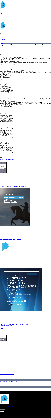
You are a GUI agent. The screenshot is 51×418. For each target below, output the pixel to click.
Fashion (1, 329)
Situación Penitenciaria (4, 39)
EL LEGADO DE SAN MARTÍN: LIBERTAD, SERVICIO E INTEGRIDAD (10, 239)
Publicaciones (2, 36)
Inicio (1, 13)
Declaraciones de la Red (4, 17)
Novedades (2, 43)
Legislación (3, 16)
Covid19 (2, 328)
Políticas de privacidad (3, 414)
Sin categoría (2, 331)
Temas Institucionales (4, 37)
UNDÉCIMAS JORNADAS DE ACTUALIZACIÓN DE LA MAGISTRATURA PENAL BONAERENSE (14, 324)
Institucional (3, 14)
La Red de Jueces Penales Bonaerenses (3, 267)
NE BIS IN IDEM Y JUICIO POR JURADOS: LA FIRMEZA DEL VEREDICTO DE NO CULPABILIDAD (14, 186)
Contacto (2, 18)
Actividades (3, 38)
